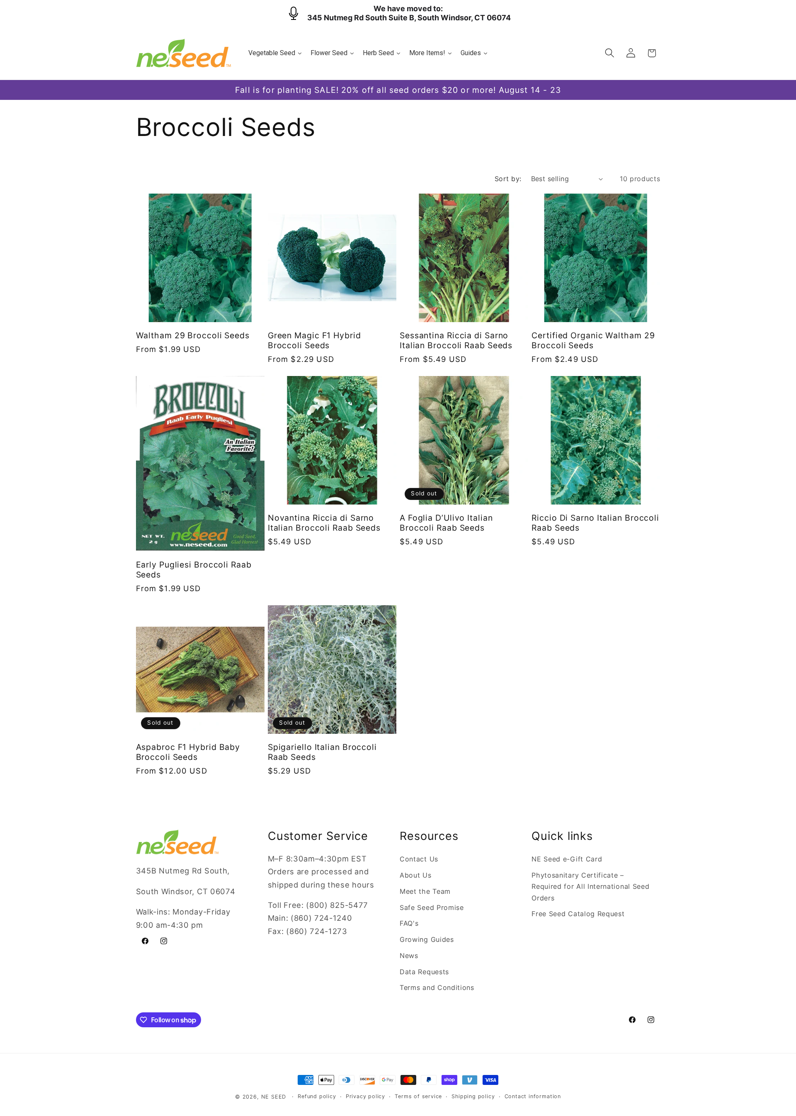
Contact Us (419, 859)
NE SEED (273, 1097)
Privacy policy (365, 1096)
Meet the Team (425, 891)
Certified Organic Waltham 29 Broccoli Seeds (593, 340)
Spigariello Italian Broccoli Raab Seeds (322, 752)
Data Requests (424, 972)
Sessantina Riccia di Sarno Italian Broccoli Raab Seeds (456, 340)
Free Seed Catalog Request (577, 914)
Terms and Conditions (437, 987)
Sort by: (508, 179)
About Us (416, 875)
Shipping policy (473, 1096)
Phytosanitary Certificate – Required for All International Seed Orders (590, 886)
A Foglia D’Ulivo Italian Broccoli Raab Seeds (446, 523)
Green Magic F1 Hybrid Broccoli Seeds (314, 340)
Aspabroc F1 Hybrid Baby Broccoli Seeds (188, 752)
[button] (609, 53)
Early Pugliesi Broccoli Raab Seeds (194, 570)
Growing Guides (427, 939)
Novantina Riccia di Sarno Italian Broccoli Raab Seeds (324, 523)
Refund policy (317, 1096)
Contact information (533, 1096)
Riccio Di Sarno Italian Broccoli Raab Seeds (595, 523)
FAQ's (409, 923)
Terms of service (418, 1096)
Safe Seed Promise (432, 907)
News (409, 955)
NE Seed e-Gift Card (566, 859)
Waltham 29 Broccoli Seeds (193, 335)
